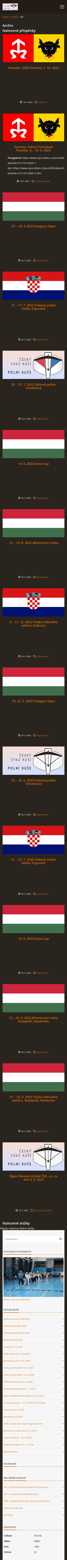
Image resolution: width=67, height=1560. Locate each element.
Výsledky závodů (42, 181)
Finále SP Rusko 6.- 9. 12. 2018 (18, 1444)
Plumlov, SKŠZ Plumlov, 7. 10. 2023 (33, 68)
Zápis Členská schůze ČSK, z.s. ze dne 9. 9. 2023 (33, 1177)
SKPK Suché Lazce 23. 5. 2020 (18, 1381)
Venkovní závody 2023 (14, 1325)
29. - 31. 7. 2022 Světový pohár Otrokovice (33, 386)
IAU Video (8, 1515)
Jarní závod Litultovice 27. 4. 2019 (20, 1430)
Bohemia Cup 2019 (13, 1416)
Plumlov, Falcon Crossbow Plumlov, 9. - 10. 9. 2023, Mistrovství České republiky (33, 150)
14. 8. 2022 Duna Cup (33, 463)
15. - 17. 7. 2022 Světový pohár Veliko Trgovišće (33, 306)
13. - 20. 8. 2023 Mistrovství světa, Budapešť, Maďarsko (33, 1019)
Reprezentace (43, 260)
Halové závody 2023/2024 (16, 1299)
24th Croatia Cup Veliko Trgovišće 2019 (23, 1423)
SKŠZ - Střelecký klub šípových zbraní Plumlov (26, 1501)
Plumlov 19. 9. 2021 (13, 1346)
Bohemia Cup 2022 (13, 1339)
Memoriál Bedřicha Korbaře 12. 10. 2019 (23, 1395)
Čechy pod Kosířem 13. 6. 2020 (18, 1374)
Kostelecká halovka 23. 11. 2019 (19, 1388)
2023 (14, 17)
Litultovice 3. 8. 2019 (13, 1409)
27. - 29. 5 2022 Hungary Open (33, 226)
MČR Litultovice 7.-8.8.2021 (17, 1353)
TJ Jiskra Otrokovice (13, 1508)
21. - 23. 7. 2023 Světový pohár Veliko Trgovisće (33, 861)
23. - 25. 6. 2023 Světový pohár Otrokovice (33, 782)
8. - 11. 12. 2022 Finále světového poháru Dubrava (33, 623)
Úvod (5, 17)
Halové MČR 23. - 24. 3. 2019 (17, 1437)
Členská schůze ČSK (42, 1210)
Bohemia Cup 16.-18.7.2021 (17, 1360)
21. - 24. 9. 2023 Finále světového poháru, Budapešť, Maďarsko (33, 1098)
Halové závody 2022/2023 (16, 1332)
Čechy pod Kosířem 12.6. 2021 (18, 1367)
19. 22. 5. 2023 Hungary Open (33, 701)
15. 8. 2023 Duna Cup (33, 938)
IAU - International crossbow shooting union (26, 1487)
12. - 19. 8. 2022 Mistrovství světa (33, 542)
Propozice (42, 102)
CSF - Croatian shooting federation (20, 1494)
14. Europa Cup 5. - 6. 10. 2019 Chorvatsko (24, 1402)
